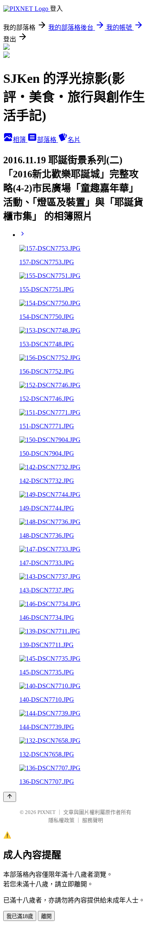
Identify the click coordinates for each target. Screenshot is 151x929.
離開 (46, 916)
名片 (74, 139)
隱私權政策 (61, 820)
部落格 (47, 139)
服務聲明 (92, 820)
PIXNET (46, 812)
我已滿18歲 (19, 916)
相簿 (20, 139)
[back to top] (9, 797)
